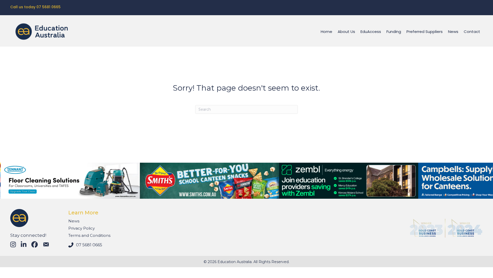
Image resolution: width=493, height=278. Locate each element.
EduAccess (371, 31)
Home (326, 31)
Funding (393, 31)
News (453, 31)
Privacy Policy (81, 228)
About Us (346, 31)
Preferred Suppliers (424, 31)
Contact (472, 31)
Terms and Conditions (89, 235)
